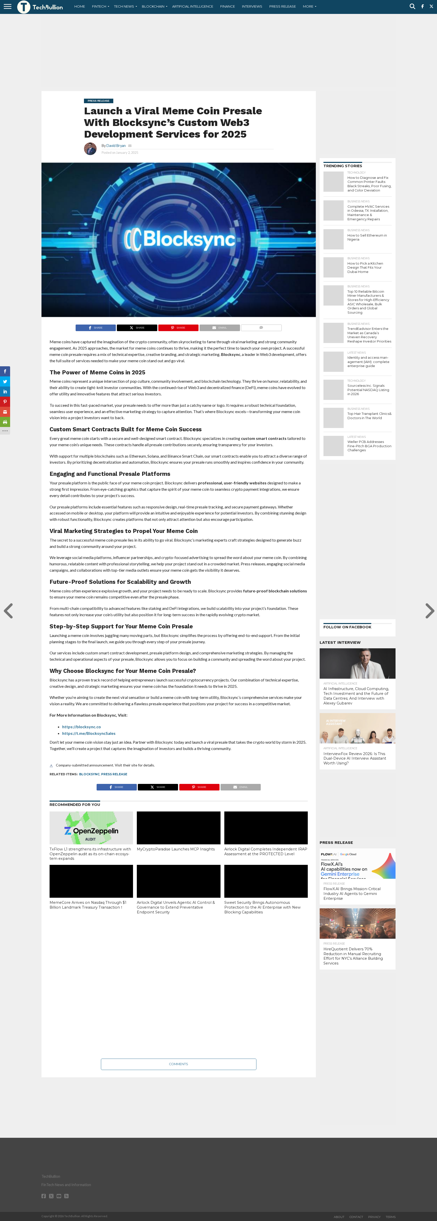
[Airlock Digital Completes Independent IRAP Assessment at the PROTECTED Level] (266, 836)
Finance (227, 6)
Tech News (124, 6)
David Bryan (116, 145)
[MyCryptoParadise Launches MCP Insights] (178, 836)
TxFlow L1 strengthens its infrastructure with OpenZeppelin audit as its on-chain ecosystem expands (90, 854)
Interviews (252, 6)
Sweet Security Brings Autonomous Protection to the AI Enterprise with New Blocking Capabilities (262, 907)
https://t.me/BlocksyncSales (89, 733)
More (308, 6)
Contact (356, 1217)
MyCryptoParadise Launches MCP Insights (176, 849)
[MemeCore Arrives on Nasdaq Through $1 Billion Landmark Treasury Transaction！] (91, 890)
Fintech (99, 6)
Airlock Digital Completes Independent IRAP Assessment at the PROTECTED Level (265, 851)
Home (79, 6)
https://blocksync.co (81, 726)
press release (114, 774)
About (339, 1217)
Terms (391, 1217)
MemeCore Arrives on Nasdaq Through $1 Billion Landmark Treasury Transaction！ (88, 905)
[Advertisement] (218, 51)
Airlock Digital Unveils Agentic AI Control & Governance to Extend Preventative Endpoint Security (176, 907)
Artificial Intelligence (192, 6)
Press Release (282, 6)
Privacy (374, 1217)
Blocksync (89, 774)
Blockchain (153, 6)
